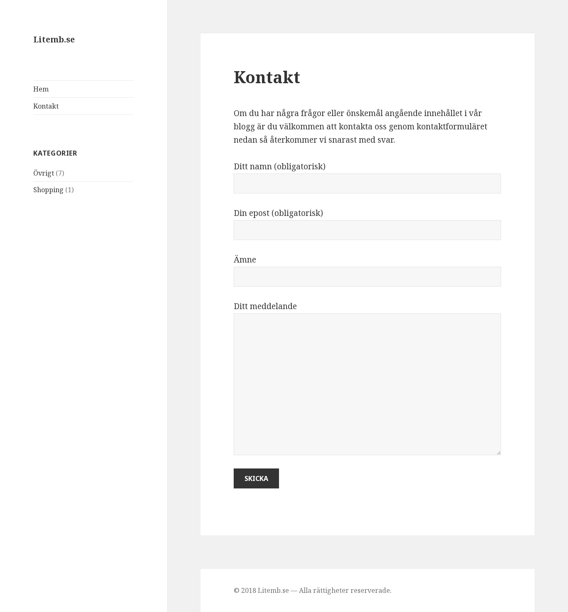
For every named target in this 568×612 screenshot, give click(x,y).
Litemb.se (54, 39)
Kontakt (46, 106)
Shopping (48, 189)
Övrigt (43, 173)
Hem (41, 89)
